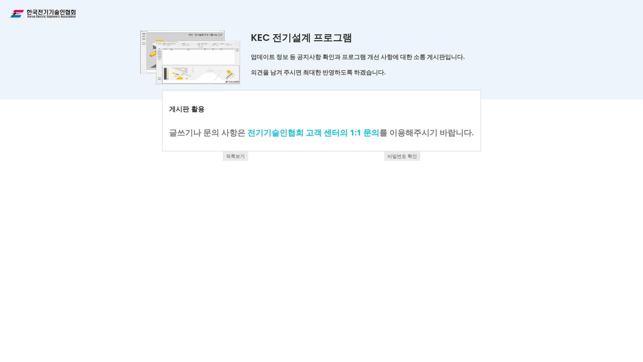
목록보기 (235, 156)
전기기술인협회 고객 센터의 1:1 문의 (313, 132)
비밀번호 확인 (402, 156)
